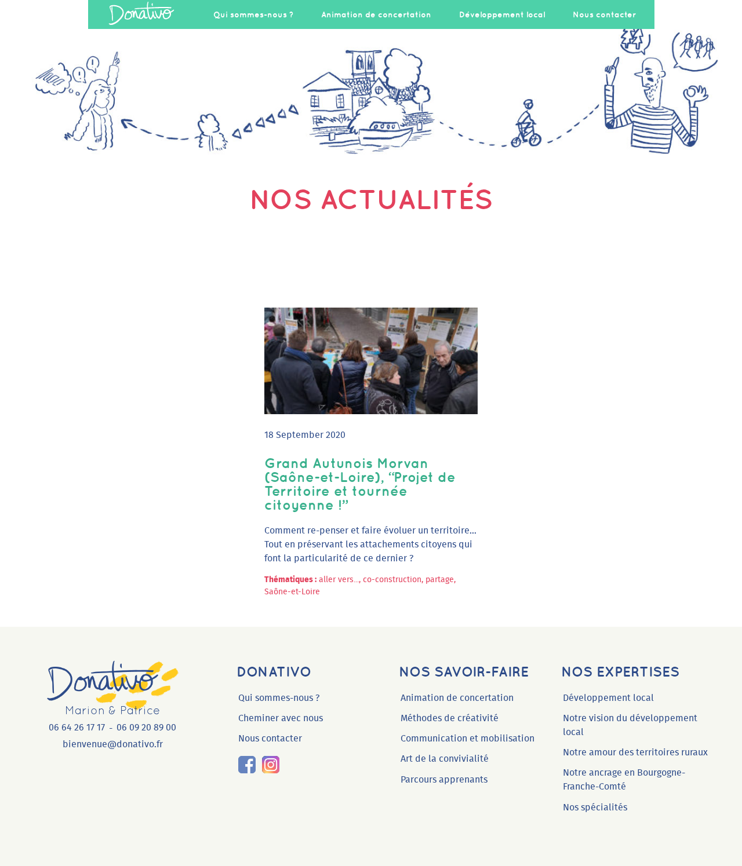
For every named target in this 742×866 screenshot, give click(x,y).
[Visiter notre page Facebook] (247, 764)
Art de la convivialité (445, 758)
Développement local (502, 14)
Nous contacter (604, 14)
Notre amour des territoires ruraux (635, 752)
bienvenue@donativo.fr (113, 744)
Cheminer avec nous (280, 718)
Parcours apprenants (444, 779)
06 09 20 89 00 (146, 727)
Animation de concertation (376, 14)
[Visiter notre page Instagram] (270, 764)
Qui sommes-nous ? (253, 14)
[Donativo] (141, 14)
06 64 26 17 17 (77, 727)
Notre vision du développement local (630, 725)
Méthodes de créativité (450, 718)
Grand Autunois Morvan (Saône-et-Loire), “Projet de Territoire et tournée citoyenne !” (360, 484)
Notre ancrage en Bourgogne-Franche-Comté (624, 779)
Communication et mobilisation (467, 738)
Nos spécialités (595, 807)
